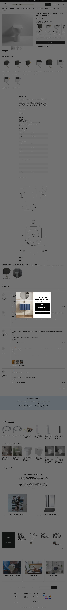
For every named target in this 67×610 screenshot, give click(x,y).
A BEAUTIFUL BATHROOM (42, 310)
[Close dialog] (50, 293)
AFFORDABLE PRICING (42, 312)
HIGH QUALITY (42, 304)
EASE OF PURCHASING (42, 307)
